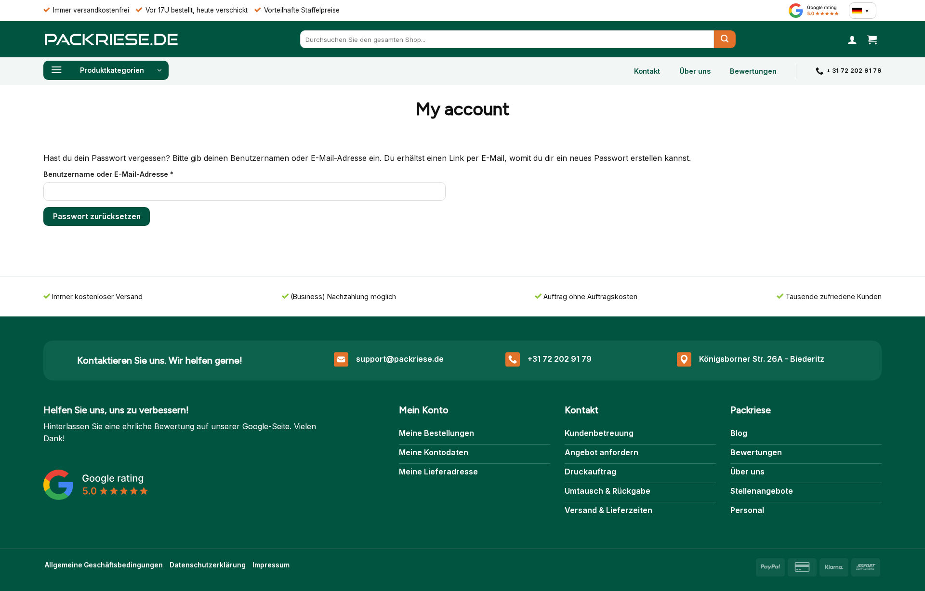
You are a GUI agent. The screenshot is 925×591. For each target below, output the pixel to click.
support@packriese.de (400, 359)
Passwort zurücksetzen (97, 216)
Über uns (695, 71)
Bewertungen (753, 71)
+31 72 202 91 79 (560, 359)
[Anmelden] (852, 39)
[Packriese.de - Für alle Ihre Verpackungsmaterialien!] (110, 39)
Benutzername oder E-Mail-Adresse (128, 174)
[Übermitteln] (725, 39)
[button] (872, 39)
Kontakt (647, 71)
